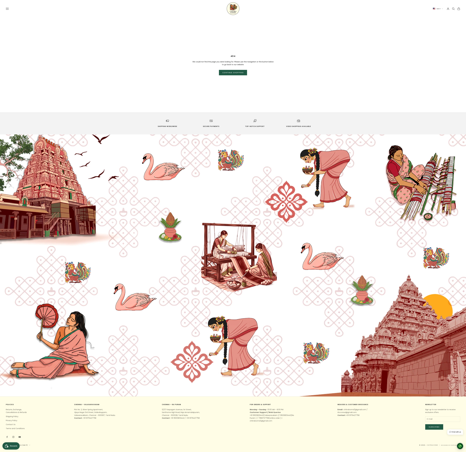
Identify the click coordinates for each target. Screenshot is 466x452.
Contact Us (10, 424)
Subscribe (434, 427)
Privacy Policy (11, 420)
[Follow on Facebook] (7, 437)
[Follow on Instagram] (13, 437)
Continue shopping (233, 72)
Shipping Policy (12, 416)
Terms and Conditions (15, 428)
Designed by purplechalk (450, 445)
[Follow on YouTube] (19, 437)
